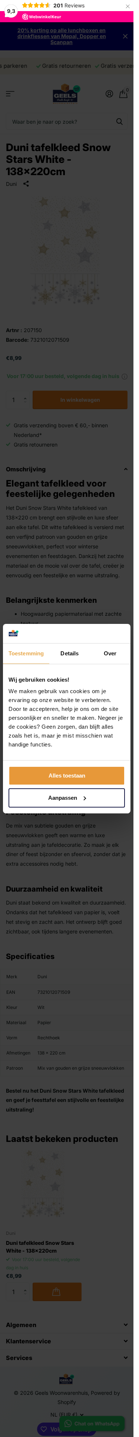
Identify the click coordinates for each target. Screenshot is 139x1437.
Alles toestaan (67, 775)
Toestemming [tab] (26, 653)
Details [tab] (69, 653)
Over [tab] (110, 653)
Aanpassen (62, 798)
